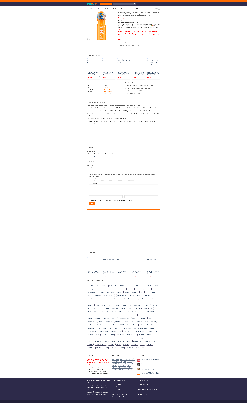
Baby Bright (91, 289)
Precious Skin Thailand (138, 331)
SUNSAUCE (121, 341)
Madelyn (90, 318)
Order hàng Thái (95, 1)
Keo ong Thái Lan (115, 361)
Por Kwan (127, 331)
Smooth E (132, 338)
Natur (128, 325)
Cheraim (101, 298)
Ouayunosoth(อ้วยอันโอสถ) (140, 328)
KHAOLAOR (90, 315)
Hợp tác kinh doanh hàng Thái (119, 394)
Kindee (98, 315)
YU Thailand (130, 347)
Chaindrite (139, 295)
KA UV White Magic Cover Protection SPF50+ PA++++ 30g (108, 73)
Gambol (97, 305)
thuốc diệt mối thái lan (116, 365)
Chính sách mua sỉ (116, 384)
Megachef (117, 321)
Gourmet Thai (137, 305)
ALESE (128, 285)
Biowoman (134, 292)
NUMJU (104, 328)
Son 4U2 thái (129, 363)
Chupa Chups (127, 298)
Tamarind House (137, 341)
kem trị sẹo (122, 359)
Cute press (153, 298)
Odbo (110, 328)
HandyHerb (154, 305)
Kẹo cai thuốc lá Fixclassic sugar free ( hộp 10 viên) (108, 272)
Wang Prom (150, 344)
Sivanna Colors (114, 338)
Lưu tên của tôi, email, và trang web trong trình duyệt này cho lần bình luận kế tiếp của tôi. (112, 200)
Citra (135, 298)
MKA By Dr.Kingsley (99, 325)
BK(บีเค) (142, 292)
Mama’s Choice (91, 321)
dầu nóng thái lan (115, 359)
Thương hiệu (109, 1)
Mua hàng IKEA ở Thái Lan (143, 394)
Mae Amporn (98, 318)
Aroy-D (143, 285)
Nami (114, 325)
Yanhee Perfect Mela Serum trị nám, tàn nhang (123, 272)
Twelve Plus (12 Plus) (101, 344)
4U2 (98, 285)
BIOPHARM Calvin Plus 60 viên (93, 272)
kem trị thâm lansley (129, 359)
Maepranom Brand (124, 318)
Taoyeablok (147, 341)
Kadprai (134, 312)
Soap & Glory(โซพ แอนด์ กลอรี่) (95, 341)
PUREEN (98, 334)
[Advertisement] (123, 134)
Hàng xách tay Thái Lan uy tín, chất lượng (147, 389)
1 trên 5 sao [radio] (91, 180)
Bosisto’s (90, 295)
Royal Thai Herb (131, 334)
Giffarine (117, 305)
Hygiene (146, 308)
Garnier (104, 305)
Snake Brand (152, 338)
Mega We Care (108, 321)
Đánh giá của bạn (93, 178)
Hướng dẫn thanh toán (117, 387)
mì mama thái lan (123, 361)
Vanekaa (111, 344)
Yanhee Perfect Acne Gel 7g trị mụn (138, 272)
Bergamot (101, 292)
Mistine (146, 321)
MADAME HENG (152, 315)
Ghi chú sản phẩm (124, 43)
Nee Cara (135, 325)
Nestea (142, 325)
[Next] (160, 69)
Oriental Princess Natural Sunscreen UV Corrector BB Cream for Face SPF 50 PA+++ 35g (153, 74)
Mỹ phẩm (98, 8)
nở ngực (124, 363)
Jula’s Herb (122, 312)
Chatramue (147, 295)
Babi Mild (156, 285)
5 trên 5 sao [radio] (125, 180)
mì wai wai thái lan (131, 361)
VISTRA (142, 344)
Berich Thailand (110, 292)
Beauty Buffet (130, 289)
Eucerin (148, 302)
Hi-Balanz (123, 308)
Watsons (106, 347)
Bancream (99, 289)
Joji (103, 312)
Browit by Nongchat (109, 295)
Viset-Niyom (134, 344)
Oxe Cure (152, 328)
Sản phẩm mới (102, 1)
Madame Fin (143, 315)
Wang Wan (90, 347)
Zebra (137, 347)
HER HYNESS (115, 308)
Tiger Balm (155, 341)
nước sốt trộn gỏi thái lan (117, 363)
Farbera (155, 302)
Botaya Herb (98, 295)
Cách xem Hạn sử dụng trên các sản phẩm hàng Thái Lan (149, 364)
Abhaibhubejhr (112, 285)
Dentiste (102, 302)
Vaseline (118, 344)
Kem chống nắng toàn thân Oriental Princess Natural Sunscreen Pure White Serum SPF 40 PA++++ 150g (94, 74)
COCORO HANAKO (143, 298)
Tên (90, 194)
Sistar (106, 338)
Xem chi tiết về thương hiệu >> (94, 156)
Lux (136, 315)
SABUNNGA (149, 334)
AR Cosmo (135, 285)
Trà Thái (128, 367)
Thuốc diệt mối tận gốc (126, 365)
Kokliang (105, 315)
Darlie (89, 302)
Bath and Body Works (110, 289)
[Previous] (87, 69)
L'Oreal (111, 315)
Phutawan (113, 331)
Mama (149, 318)
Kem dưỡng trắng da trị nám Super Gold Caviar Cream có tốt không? (150, 369)
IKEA (152, 308)
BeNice (149, 289)
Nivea (98, 328)
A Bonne (104, 285)
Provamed (90, 334)
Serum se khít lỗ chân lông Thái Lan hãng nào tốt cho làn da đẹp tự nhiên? (150, 373)
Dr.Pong (142, 302)
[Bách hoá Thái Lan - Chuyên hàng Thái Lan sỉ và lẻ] (92, 4)
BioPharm (126, 292)
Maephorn (114, 318)
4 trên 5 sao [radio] (115, 180)
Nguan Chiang (150, 325)
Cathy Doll (131, 295)
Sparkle (107, 341)
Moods (108, 325)
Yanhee (122, 347)
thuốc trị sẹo (114, 367)
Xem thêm (156, 253)
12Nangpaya (91, 285)
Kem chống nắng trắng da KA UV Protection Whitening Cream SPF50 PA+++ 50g (138, 73)
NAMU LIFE (121, 325)
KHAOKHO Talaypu (151, 312)
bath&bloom (121, 289)
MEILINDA (125, 321)
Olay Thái (117, 328)
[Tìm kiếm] (135, 4)
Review (117, 1)
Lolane (130, 315)
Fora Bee (90, 305)
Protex (157, 331)
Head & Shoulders (92, 308)
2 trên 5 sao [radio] (98, 180)
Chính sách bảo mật (116, 392)
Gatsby (110, 305)
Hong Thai (138, 308)
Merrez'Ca (139, 321)
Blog (114, 1)
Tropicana (90, 344)
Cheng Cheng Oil (92, 298)
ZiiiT (143, 347)
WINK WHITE (114, 347)
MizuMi (89, 325)
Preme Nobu (150, 331)
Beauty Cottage (140, 289)
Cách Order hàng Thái (142, 384)
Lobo (124, 315)
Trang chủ (89, 1)
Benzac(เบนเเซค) (92, 292)
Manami (100, 321)
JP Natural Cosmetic (111, 312)
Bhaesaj (119, 292)
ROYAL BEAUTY (120, 334)
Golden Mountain (126, 305)
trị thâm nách (114, 369)
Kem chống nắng (103, 8)
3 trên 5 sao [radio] (106, 180)
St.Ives (113, 341)
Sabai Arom (141, 334)
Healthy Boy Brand (104, 308)
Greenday (145, 305)
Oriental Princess (127, 328)
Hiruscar (131, 308)
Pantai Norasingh (92, 331)
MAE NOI (106, 318)
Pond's (120, 331)
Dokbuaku (134, 302)
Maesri (133, 318)
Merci (132, 321)
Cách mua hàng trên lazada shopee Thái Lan (147, 392)
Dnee (119, 302)
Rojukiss (112, 334)
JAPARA (89, 312)
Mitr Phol (153, 321)
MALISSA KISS (141, 318)
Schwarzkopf (91, 338)
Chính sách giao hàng (117, 389)
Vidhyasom (126, 344)
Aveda (149, 285)
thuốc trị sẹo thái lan (122, 367)
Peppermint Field (103, 331)
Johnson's (96, 312)
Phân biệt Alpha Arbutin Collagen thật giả (150, 360)
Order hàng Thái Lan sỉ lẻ (118, 397)
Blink (148, 292)
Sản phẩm (93, 8)
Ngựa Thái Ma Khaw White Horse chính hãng (153, 272)
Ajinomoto (121, 285)
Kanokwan (141, 312)
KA (128, 312)
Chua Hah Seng (117, 298)
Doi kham (126, 302)
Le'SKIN (118, 315)
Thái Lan (106, 87)
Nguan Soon (91, 328)
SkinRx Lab (124, 338)
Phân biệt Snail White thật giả (144, 387)
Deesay (95, 302)
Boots (153, 292)
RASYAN (105, 334)
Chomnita (108, 298)
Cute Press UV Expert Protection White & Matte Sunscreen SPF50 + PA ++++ (123, 74)
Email (126, 194)
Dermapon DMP (111, 302)
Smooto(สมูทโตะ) (141, 338)
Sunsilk (128, 341)
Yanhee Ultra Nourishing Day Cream (125, 369)
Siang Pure (99, 338)
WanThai (98, 347)
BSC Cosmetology (121, 295)
